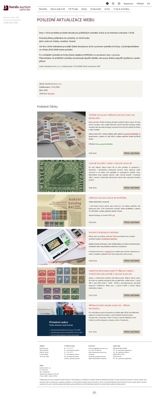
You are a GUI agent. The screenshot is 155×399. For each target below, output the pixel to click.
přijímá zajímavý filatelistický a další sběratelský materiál (82, 384)
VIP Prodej (73, 9)
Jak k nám (42, 357)
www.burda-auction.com (99, 352)
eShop (84, 9)
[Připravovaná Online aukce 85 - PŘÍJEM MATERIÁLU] (61, 319)
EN (148, 3)
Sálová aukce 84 (57, 9)
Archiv (107, 9)
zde (113, 215)
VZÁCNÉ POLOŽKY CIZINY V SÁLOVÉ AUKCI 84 (110, 163)
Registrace (128, 3)
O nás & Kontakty (121, 9)
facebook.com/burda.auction (97, 357)
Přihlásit (140, 3)
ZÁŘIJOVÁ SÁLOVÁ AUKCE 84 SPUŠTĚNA (107, 198)
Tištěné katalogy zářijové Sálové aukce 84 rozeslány (112, 117)
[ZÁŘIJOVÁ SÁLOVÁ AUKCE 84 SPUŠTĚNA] (61, 210)
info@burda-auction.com (100, 348)
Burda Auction (43, 15)
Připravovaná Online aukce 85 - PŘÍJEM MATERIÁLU (109, 307)
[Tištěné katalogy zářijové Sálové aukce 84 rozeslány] (61, 135)
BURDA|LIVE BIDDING (109, 239)
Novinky (51, 93)
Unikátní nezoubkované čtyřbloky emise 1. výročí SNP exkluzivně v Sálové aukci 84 (111, 272)
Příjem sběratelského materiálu (97, 359)
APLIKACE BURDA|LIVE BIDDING (104, 232)
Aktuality (43, 9)
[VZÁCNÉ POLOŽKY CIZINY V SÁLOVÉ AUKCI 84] (61, 176)
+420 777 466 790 (96, 350)
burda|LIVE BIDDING (131, 134)
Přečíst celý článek (131, 153)
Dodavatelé (95, 9)
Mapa (47, 357)
